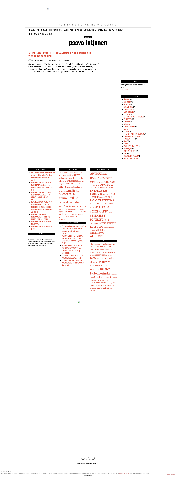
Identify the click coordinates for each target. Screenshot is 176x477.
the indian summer (75, 214)
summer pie (79, 211)
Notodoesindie (69, 202)
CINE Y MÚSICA (128, 107)
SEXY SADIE (80, 209)
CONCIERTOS (128, 109)
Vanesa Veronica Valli (40, 60)
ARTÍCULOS (66, 60)
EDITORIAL (127, 114)
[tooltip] (137, 4)
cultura (62, 178)
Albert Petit (63, 173)
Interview (127, 124)
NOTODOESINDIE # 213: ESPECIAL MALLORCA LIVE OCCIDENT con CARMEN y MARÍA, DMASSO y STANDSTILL (41, 196)
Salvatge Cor (71, 209)
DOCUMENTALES (129, 112)
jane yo (68, 187)
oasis (81, 203)
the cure (67, 214)
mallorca (73, 190)
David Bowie (68, 178)
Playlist (67, 206)
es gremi (62, 184)
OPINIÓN (126, 131)
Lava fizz (76, 187)
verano (80, 217)
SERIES (126, 143)
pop (73, 206)
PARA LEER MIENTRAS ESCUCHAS (134, 134)
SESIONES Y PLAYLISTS (131, 146)
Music (126, 129)
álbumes (62, 219)
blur (68, 173)
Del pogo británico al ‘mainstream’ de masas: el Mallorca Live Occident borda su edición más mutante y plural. (43, 176)
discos (75, 178)
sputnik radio (70, 212)
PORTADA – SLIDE (129, 139)
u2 (77, 217)
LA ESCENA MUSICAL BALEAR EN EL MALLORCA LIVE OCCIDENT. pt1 (41, 203)
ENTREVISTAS (128, 119)
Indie (62, 186)
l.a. (72, 187)
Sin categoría (128, 148)
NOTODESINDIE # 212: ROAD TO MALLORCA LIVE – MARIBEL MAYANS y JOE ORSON (42, 209)
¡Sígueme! (125, 90)
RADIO (126, 141)
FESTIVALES (127, 121)
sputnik (61, 211)
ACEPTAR (88, 475)
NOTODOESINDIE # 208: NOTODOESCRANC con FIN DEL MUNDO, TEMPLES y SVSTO (40, 216)
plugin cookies (171, 474)
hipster (79, 184)
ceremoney (63, 175)
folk (75, 184)
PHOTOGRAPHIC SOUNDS (132, 136)
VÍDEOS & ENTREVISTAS (131, 158)
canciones (82, 173)
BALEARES (127, 104)
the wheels (71, 217)
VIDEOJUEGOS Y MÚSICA (131, 156)
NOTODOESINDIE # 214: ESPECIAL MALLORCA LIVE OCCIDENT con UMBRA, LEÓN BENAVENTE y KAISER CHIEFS (42, 186)
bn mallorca (74, 173)
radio (78, 206)
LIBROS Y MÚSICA (129, 126)
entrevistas (72, 181)
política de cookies (124, 473)
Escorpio (81, 181)
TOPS (125, 153)
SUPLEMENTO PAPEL (130, 151)
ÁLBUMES (127, 99)
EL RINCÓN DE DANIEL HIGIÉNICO (134, 117)
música (74, 198)
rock (65, 209)
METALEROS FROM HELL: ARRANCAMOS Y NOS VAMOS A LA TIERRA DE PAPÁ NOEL (59, 54)
